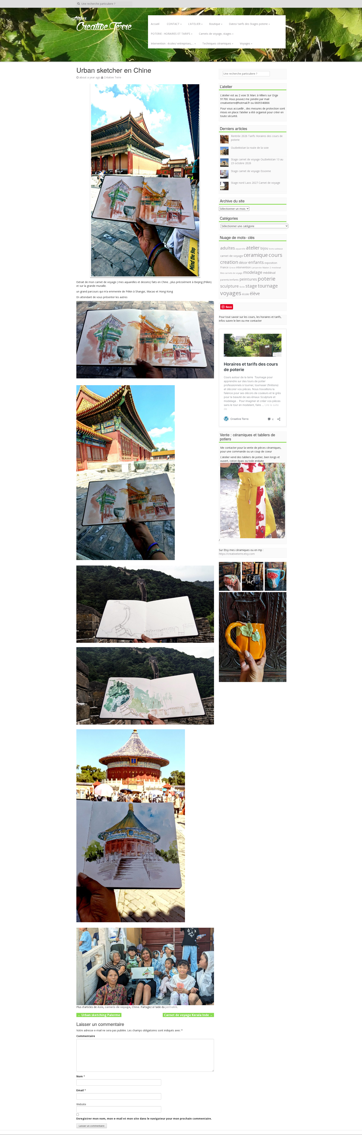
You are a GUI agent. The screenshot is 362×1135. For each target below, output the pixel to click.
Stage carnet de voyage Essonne (251, 171)
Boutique (214, 24)
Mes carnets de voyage (231, 273)
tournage (268, 285)
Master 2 (266, 267)
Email (80, 1090)
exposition (271, 263)
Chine (135, 1007)
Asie (100, 1007)
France (224, 267)
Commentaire (85, 1036)
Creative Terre (104, 27)
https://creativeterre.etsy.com (237, 554)
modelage (252, 272)
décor (243, 262)
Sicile (242, 286)
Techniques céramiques (216, 43)
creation (229, 262)
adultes (227, 248)
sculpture (229, 286)
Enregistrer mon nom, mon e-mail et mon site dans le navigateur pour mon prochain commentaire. (144, 1118)
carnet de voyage (231, 256)
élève (255, 293)
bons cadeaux (276, 248)
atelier (253, 247)
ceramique (256, 255)
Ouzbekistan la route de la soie (250, 147)
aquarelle (240, 248)
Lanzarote (257, 267)
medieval (276, 267)
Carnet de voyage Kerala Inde (188, 1015)
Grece (232, 267)
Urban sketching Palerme (99, 1015)
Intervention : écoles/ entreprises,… (172, 43)
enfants (256, 262)
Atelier (78, 18)
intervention (243, 267)
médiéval (269, 273)
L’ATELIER (194, 24)
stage (251, 286)
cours (275, 254)
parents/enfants (229, 279)
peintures (248, 279)
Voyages (245, 43)
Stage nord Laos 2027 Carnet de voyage (255, 182)
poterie (266, 278)
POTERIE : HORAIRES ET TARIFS (170, 33)
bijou (264, 248)
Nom (79, 1076)
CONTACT (173, 24)
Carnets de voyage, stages (215, 33)
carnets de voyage (117, 1007)
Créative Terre (112, 77)
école (245, 294)
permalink (171, 1007)
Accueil (155, 24)
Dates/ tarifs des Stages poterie (248, 24)
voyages (230, 293)
